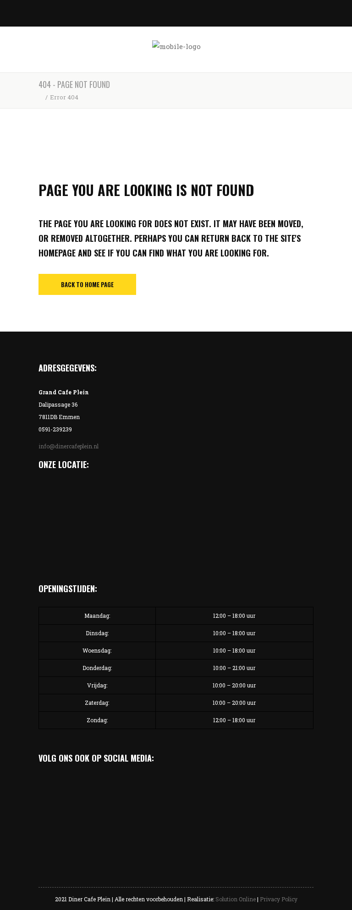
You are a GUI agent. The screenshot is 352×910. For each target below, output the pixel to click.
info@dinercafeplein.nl (68, 446)
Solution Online (235, 899)
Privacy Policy (278, 899)
